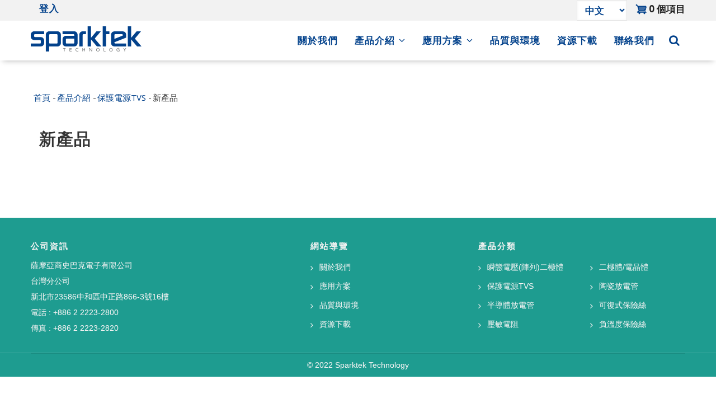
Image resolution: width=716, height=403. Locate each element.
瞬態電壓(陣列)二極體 (525, 267)
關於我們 (318, 40)
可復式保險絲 (622, 305)
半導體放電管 (510, 305)
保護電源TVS (121, 96)
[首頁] (86, 36)
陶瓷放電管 (618, 286)
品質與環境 (515, 40)
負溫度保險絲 (622, 324)
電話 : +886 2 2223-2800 (75, 312)
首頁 (42, 96)
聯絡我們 (634, 40)
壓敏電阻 (503, 324)
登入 (49, 8)
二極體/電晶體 (623, 267)
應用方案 (443, 40)
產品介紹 (376, 40)
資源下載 (577, 40)
